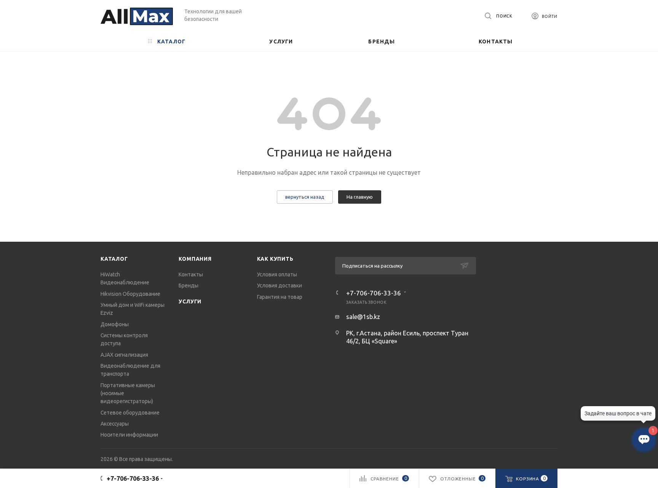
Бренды (188, 285)
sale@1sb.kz (363, 316)
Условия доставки (279, 285)
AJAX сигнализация (124, 355)
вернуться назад (304, 196)
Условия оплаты (277, 274)
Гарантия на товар (279, 297)
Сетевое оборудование (130, 413)
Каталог (114, 259)
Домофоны (115, 324)
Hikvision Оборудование (130, 294)
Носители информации (129, 435)
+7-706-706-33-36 (373, 293)
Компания (195, 259)
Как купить (275, 259)
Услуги (190, 301)
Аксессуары (115, 424)
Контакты (191, 274)
